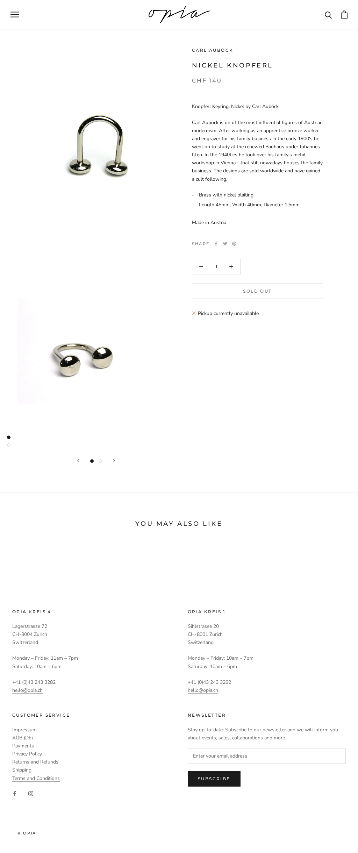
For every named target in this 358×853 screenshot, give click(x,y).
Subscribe (214, 778)
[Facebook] (216, 244)
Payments (23, 746)
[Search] (328, 14)
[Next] (114, 460)
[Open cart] (344, 14)
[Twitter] (225, 244)
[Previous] (78, 460)
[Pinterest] (234, 244)
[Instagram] (30, 793)
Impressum (24, 729)
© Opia (26, 833)
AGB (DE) (22, 737)
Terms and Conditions (36, 778)
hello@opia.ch (27, 690)
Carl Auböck (212, 50)
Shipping (21, 770)
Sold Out (257, 291)
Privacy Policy (27, 754)
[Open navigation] (14, 14)
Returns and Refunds (35, 762)
